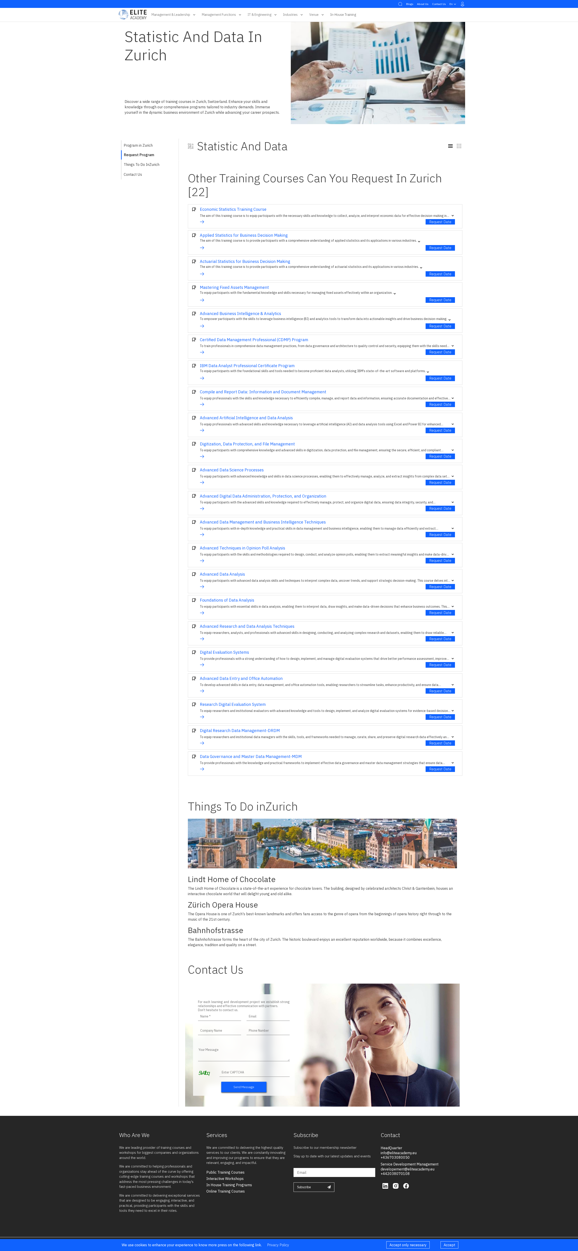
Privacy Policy (278, 1245)
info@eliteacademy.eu (399, 1153)
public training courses (225, 1172)
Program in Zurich (138, 145)
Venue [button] (314, 14)
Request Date (440, 222)
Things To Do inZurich (141, 164)
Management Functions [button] (219, 14)
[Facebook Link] (406, 1185)
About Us (423, 4)
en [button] (451, 4)
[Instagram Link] (396, 1185)
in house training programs (229, 1185)
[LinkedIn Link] (386, 1185)
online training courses (225, 1191)
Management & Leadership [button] (170, 14)
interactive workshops (225, 1178)
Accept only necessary (408, 1245)
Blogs (409, 4)
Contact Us (439, 4)
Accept (449, 1245)
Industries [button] (290, 14)
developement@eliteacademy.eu (407, 1169)
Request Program (139, 155)
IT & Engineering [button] (259, 14)
